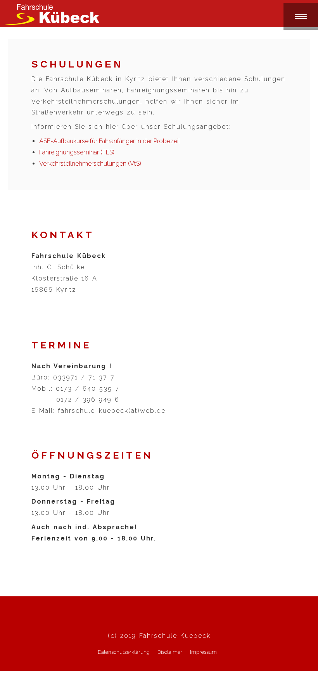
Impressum (203, 652)
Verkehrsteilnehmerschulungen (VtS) (90, 163)
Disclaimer (169, 652)
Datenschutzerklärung (124, 652)
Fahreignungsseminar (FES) (76, 152)
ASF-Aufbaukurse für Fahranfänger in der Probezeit (109, 141)
